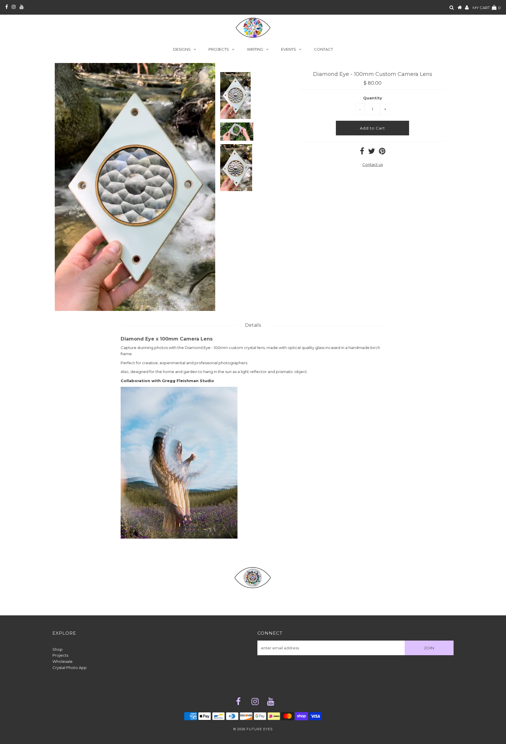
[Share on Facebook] (362, 152)
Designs (182, 49)
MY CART (487, 7)
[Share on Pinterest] (382, 152)
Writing (255, 49)
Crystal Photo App (69, 667)
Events (288, 49)
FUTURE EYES (260, 729)
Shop (57, 649)
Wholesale (62, 661)
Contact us (372, 164)
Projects (218, 49)
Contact (323, 49)
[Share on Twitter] (371, 152)
